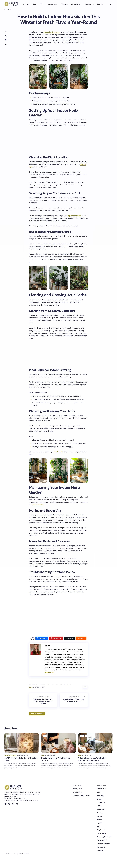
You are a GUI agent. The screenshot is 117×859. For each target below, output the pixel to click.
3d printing (101, 802)
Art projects (33, 684)
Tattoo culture (102, 840)
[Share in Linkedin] (6, 40)
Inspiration (101, 830)
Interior (99, 820)
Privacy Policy (22, 798)
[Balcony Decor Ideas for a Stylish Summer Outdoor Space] (95, 743)
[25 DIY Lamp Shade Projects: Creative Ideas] (21, 743)
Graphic (100, 816)
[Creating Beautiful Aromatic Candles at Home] (74, 700)
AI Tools (100, 806)
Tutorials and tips (65, 684)
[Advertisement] (58, 140)
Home (5, 9)
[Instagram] (16, 804)
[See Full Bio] (55, 672)
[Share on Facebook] (6, 36)
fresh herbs (58, 452)
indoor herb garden (51, 32)
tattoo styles (101, 847)
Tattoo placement (103, 844)
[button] (110, 4)
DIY (10, 9)
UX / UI (99, 823)
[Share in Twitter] (6, 32)
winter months (38, 505)
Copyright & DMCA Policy (81, 796)
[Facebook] (9, 804)
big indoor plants (74, 216)
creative (42, 684)
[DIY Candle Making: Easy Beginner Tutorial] (58, 743)
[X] (13, 804)
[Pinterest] (5, 804)
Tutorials (89, 736)
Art (98, 792)
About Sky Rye (78, 792)
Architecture (101, 789)
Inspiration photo (52, 684)
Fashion (100, 813)
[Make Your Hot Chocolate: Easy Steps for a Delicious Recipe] (43, 700)
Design (99, 799)
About (6, 798)
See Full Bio (49, 672)
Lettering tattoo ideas (105, 837)
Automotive (101, 809)
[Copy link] (6, 44)
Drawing (100, 796)
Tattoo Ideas (101, 833)
